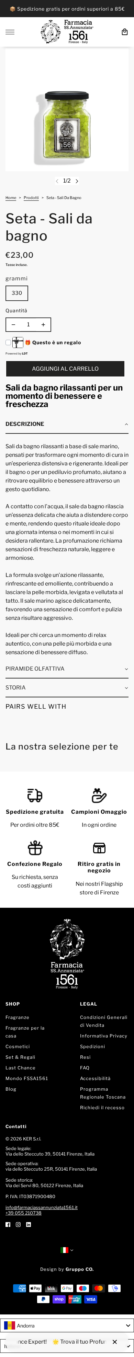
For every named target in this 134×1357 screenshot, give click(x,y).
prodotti (31, 198)
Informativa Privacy (103, 1036)
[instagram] (18, 1224)
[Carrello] (125, 32)
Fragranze (17, 1017)
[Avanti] (77, 181)
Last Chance (20, 1067)
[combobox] (67, 1325)
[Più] (43, 324)
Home (10, 198)
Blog (10, 1089)
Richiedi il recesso (102, 1107)
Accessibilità (95, 1078)
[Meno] (13, 324)
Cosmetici (17, 1046)
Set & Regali (20, 1057)
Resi (85, 1057)
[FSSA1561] (67, 32)
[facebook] (8, 1224)
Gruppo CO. (80, 1269)
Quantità (16, 310)
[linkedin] (28, 1224)
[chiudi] (115, 1342)
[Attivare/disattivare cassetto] (9, 32)
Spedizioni (92, 1046)
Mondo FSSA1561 (26, 1078)
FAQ (85, 1067)
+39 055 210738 (23, 1213)
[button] (67, 424)
